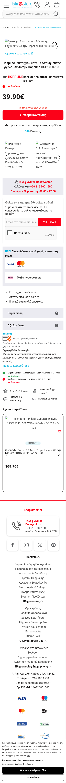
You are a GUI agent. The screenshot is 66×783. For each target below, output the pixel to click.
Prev (9, 46)
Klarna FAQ (33, 636)
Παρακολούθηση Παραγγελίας (33, 564)
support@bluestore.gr (37, 682)
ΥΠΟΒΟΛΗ (49, 222)
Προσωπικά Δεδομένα (33, 613)
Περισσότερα (33, 777)
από (13, 77)
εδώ (28, 756)
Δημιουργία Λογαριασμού (33, 657)
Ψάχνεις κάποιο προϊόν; (33, 622)
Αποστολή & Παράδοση (33, 573)
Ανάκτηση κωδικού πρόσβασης (33, 661)
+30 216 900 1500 (41, 186)
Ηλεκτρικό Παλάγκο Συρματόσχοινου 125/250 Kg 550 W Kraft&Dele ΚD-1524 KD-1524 (33, 451)
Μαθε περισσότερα (29, 277)
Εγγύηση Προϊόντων (33, 596)
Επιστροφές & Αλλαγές (33, 587)
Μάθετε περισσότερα (16, 365)
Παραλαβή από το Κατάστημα (33, 568)
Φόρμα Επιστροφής (33, 592)
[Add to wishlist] (59, 431)
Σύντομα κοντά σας (33, 115)
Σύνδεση (33, 652)
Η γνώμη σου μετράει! (33, 627)
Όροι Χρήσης (33, 608)
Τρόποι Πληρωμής (33, 578)
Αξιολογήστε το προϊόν (18, 53)
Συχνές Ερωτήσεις (33, 617)
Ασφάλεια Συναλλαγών (33, 582)
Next (57, 46)
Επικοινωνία (33, 631)
